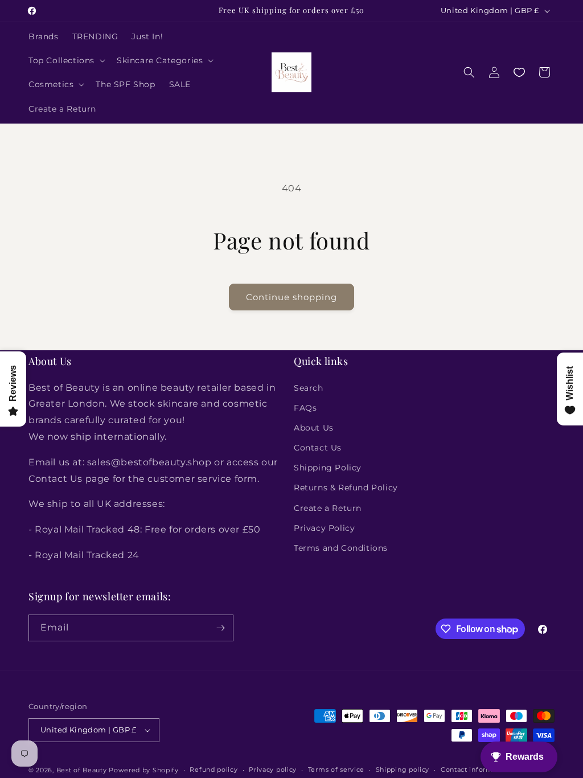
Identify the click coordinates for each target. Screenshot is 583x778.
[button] (66, 60)
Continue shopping (291, 297)
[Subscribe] (220, 628)
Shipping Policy (328, 467)
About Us (314, 428)
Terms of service (336, 769)
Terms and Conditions (341, 548)
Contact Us (318, 448)
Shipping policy (403, 769)
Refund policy (213, 769)
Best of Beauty (81, 770)
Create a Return (328, 508)
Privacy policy (273, 769)
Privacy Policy (324, 528)
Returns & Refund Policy (346, 487)
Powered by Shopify (144, 770)
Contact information (475, 769)
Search (308, 388)
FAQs (305, 408)
